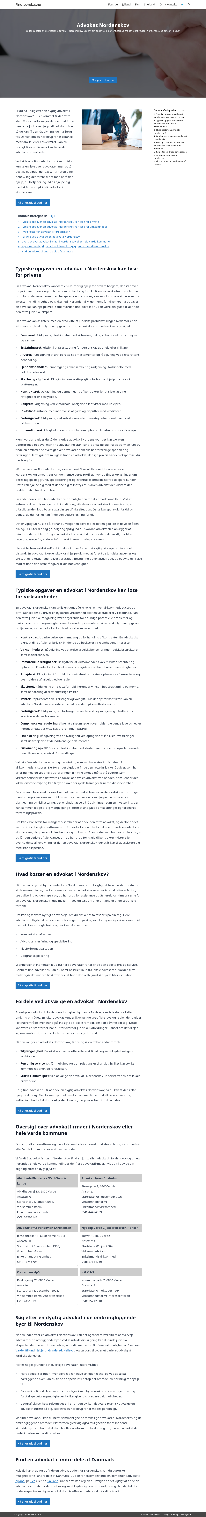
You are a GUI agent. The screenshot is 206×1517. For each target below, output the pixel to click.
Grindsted (55, 1350)
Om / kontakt (168, 4)
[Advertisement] (103, 54)
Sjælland (149, 4)
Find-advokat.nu (28, 4)
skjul (52, 216)
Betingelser (186, 1514)
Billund (30, 1350)
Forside (113, 4)
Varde (20, 1350)
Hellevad (69, 1350)
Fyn (137, 4)
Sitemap (175, 1514)
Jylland (126, 4)
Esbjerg (41, 1350)
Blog (166, 1514)
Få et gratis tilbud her (103, 80)
